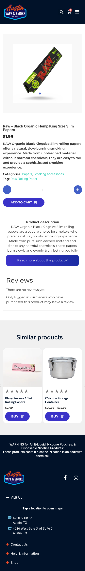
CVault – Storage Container (57, 400)
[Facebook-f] (65, 478)
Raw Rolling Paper (23, 179)
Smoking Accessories (49, 174)
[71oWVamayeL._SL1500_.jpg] (42, 73)
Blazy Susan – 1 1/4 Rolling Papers (18, 400)
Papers (27, 174)
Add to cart (21, 202)
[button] (61, 12)
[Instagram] (76, 478)
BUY (14, 416)
